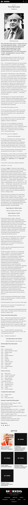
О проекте (14, 501)
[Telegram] (5, 425)
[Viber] (7, 425)
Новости (15, 497)
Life (24, 499)
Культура (12, 499)
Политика (5, 499)
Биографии (7, 497)
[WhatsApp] (9, 425)
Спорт (19, 499)
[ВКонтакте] (2, 425)
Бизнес (22, 497)
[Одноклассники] (3, 425)
